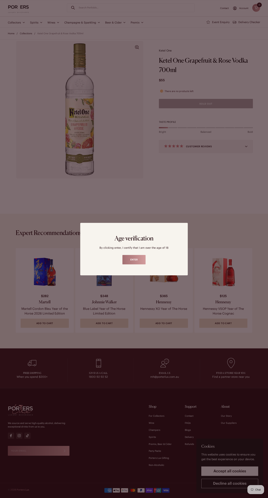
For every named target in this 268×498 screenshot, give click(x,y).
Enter (134, 259)
